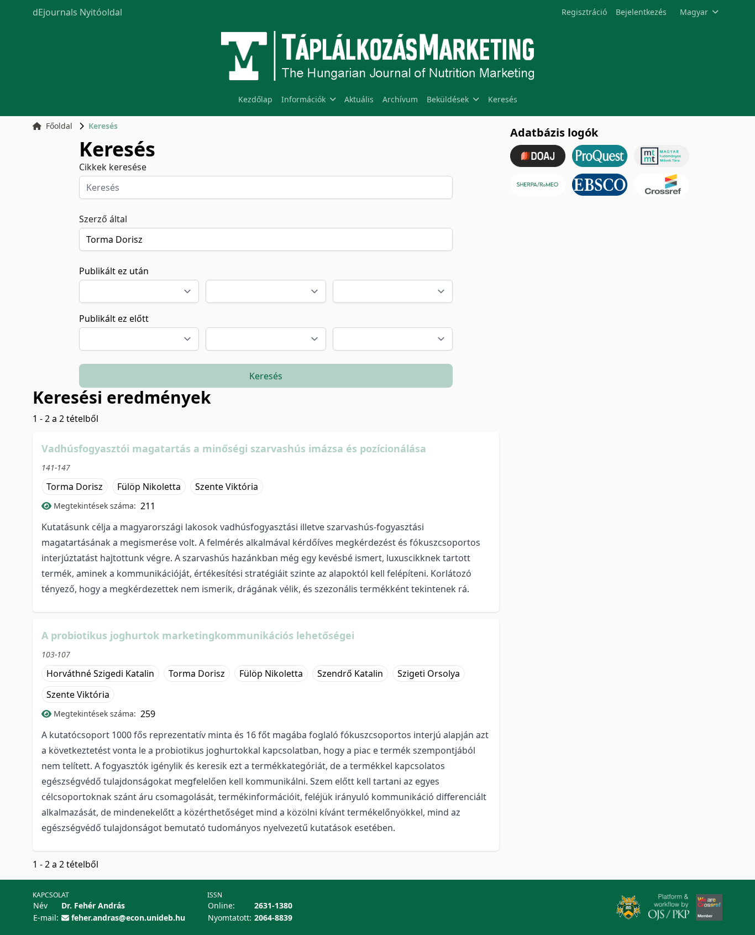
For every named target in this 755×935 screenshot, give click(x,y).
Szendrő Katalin (350, 673)
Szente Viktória (226, 486)
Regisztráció (584, 12)
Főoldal (59, 126)
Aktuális (359, 99)
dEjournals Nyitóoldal (77, 12)
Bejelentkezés (641, 12)
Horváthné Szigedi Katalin (100, 673)
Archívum (400, 99)
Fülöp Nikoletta (149, 486)
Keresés (502, 99)
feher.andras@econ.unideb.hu (128, 917)
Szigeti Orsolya (428, 673)
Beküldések (448, 99)
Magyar (694, 12)
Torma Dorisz (74, 486)
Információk (303, 99)
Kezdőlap (255, 99)
